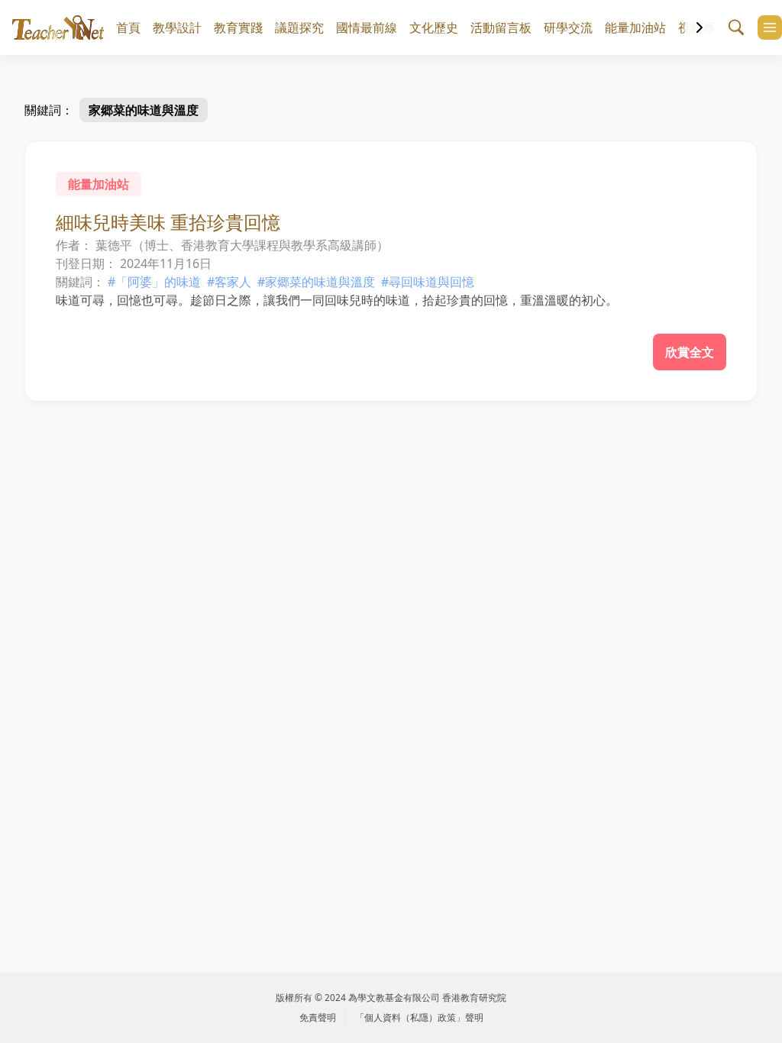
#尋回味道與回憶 (427, 281)
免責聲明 (317, 1017)
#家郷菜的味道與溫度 (316, 281)
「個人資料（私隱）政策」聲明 (419, 1017)
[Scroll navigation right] (699, 27)
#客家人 (229, 281)
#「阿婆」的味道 (154, 281)
